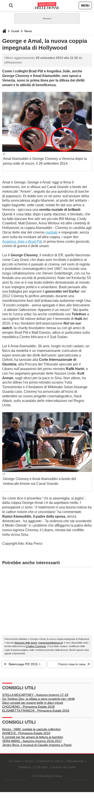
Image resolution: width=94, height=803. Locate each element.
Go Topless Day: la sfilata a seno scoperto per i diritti (38, 698)
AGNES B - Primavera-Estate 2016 (26, 733)
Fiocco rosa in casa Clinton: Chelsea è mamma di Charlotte (71, 664)
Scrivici (29, 761)
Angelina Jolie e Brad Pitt (22, 241)
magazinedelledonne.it (50, 642)
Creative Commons (36, 646)
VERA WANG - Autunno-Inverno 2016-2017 (32, 741)
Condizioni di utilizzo (50, 761)
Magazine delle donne (25, 642)
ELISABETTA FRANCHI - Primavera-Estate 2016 (35, 710)
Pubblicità (24, 767)
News (28, 31)
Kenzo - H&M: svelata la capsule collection (31, 729)
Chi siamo (15, 761)
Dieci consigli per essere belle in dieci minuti (32, 702)
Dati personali (75, 761)
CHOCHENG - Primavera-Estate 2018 (28, 706)
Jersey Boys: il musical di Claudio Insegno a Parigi (36, 745)
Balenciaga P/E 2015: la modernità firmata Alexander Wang (25, 664)
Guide (15, 31)
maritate (51, 232)
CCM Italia (40, 767)
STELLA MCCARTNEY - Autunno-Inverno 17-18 (35, 695)
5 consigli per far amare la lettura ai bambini (32, 737)
